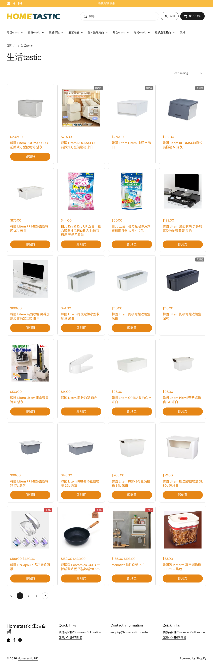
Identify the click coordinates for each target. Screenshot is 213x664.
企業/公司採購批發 (70, 637)
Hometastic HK (28, 658)
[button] (192, 16)
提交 (84, 16)
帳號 (172, 16)
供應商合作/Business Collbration (80, 632)
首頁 (9, 45)
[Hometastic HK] (33, 16)
